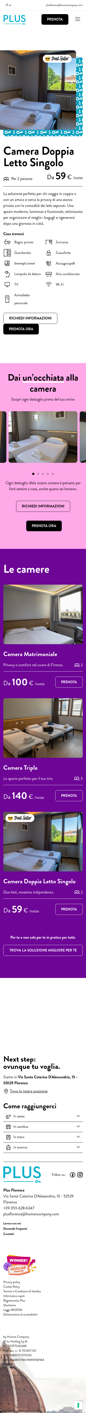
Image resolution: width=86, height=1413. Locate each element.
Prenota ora (21, 329)
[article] (43, 637)
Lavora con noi (12, 1223)
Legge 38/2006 (12, 1310)
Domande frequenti (15, 1228)
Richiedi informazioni (30, 318)
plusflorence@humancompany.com (64, 5)
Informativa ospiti (14, 1296)
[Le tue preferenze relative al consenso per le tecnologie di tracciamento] (78, 1405)
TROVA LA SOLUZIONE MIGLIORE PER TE (43, 950)
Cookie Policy (11, 1287)
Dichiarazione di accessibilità (20, 1314)
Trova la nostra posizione (29, 1091)
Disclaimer (9, 1305)
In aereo (19, 1116)
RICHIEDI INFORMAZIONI (43, 506)
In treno (18, 1136)
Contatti (8, 1234)
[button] (33, 474)
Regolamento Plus (14, 1301)
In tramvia (20, 1147)
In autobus (20, 1126)
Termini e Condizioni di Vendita (22, 1291)
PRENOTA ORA (44, 525)
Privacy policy (11, 1282)
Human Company (18, 1337)
